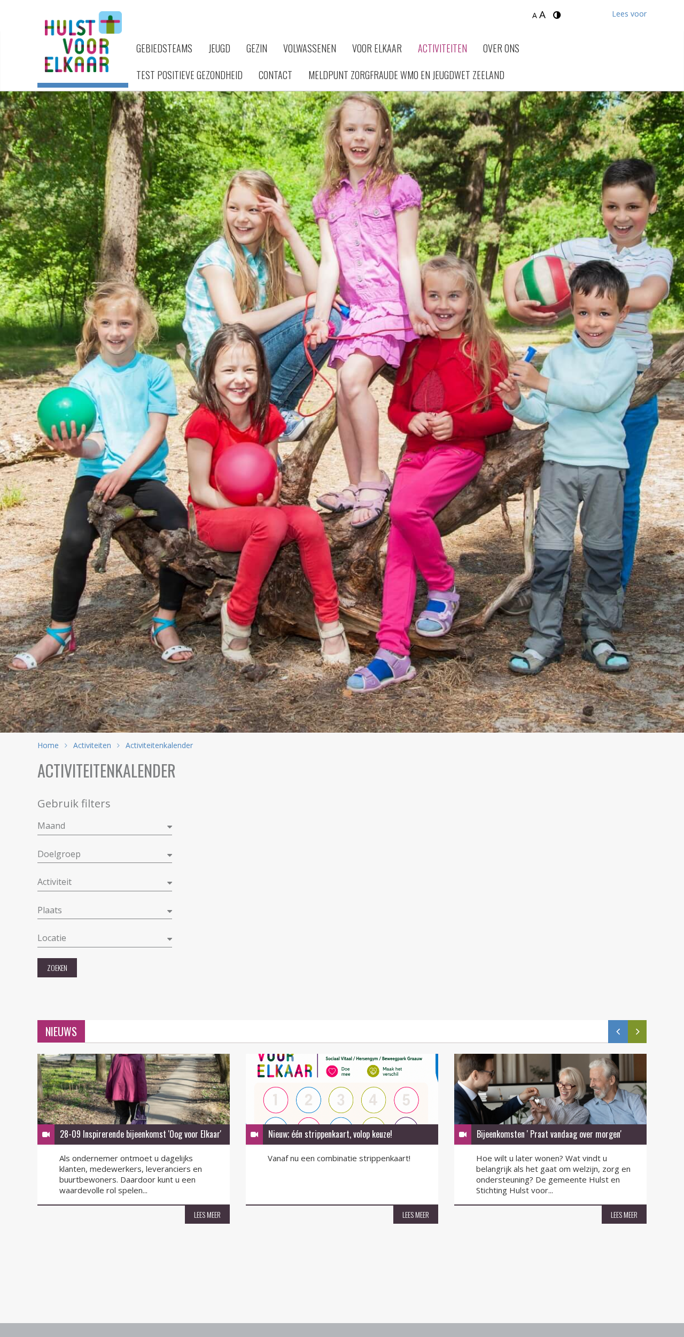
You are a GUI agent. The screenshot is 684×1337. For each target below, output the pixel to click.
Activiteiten (442, 48)
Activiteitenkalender (158, 745)
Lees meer (207, 1214)
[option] (342, 398)
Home (48, 745)
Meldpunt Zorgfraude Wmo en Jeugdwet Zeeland (406, 75)
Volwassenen (309, 48)
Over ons (501, 48)
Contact (275, 75)
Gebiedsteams (164, 48)
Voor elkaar (377, 48)
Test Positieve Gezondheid (189, 75)
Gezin (256, 48)
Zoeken (57, 967)
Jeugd (219, 48)
